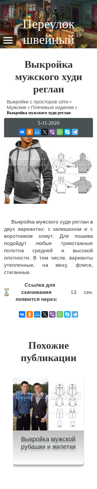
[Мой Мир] (37, 132)
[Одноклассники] (29, 132)
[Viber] (52, 132)
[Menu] (8, 40)
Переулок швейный (49, 31)
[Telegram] (75, 132)
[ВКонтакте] (22, 132)
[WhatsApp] (60, 132)
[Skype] (67, 132)
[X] (44, 132)
